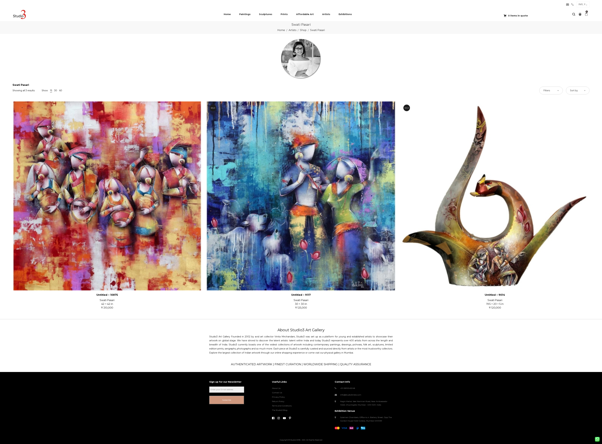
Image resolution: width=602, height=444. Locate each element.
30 (55, 90)
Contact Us (277, 392)
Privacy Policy (278, 397)
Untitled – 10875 (107, 294)
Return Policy (278, 401)
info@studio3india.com (350, 395)
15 (51, 90)
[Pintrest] (290, 418)
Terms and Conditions (282, 406)
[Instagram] (278, 418)
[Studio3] (19, 14)
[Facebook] (273, 418)
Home (281, 30)
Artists (292, 30)
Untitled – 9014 (495, 294)
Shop (303, 30)
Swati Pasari (107, 300)
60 (60, 90)
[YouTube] (284, 418)
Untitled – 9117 (301, 294)
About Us (276, 388)
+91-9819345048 (347, 388)
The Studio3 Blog (279, 410)
